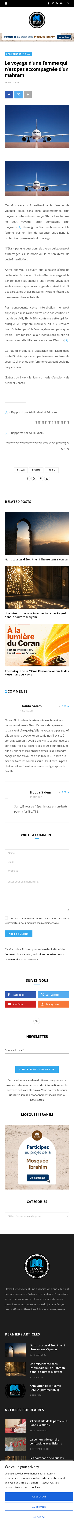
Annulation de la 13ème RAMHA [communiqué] (45, 1387)
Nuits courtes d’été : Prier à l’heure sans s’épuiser (36, 559)
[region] (37, 1493)
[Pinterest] (40, 478)
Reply (65, 706)
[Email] (47, 478)
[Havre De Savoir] (37, 20)
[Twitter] (18, 94)
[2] (66, 340)
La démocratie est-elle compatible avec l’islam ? (46, 1441)
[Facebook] (9, 94)
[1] (19, 227)
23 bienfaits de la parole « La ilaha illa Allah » (49, 1423)
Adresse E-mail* (14, 1049)
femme (36, 470)
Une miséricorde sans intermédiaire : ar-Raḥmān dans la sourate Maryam (36, 615)
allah (21, 470)
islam (52, 470)
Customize (39, 1506)
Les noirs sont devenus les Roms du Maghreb (46, 1460)
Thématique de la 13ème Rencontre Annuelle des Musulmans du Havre (37, 672)
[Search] (68, 3)
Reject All (38, 1516)
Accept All (39, 1496)
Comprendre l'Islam (18, 54)
